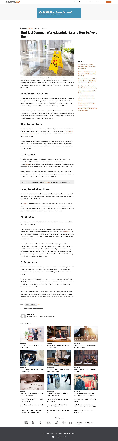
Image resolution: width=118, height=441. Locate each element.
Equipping (23, 343)
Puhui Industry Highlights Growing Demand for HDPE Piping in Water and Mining (87, 73)
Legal (32, 308)
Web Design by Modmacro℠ (60, 437)
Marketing (49, 343)
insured (27, 164)
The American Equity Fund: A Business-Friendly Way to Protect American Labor (86, 66)
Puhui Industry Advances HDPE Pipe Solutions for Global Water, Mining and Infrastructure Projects (87, 81)
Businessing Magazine (13, 2)
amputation (67, 231)
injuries (25, 203)
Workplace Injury (38, 308)
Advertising (74, 433)
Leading (22, 391)
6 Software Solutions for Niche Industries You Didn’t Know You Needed (86, 98)
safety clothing (47, 182)
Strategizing (24, 28)
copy (39, 304)
